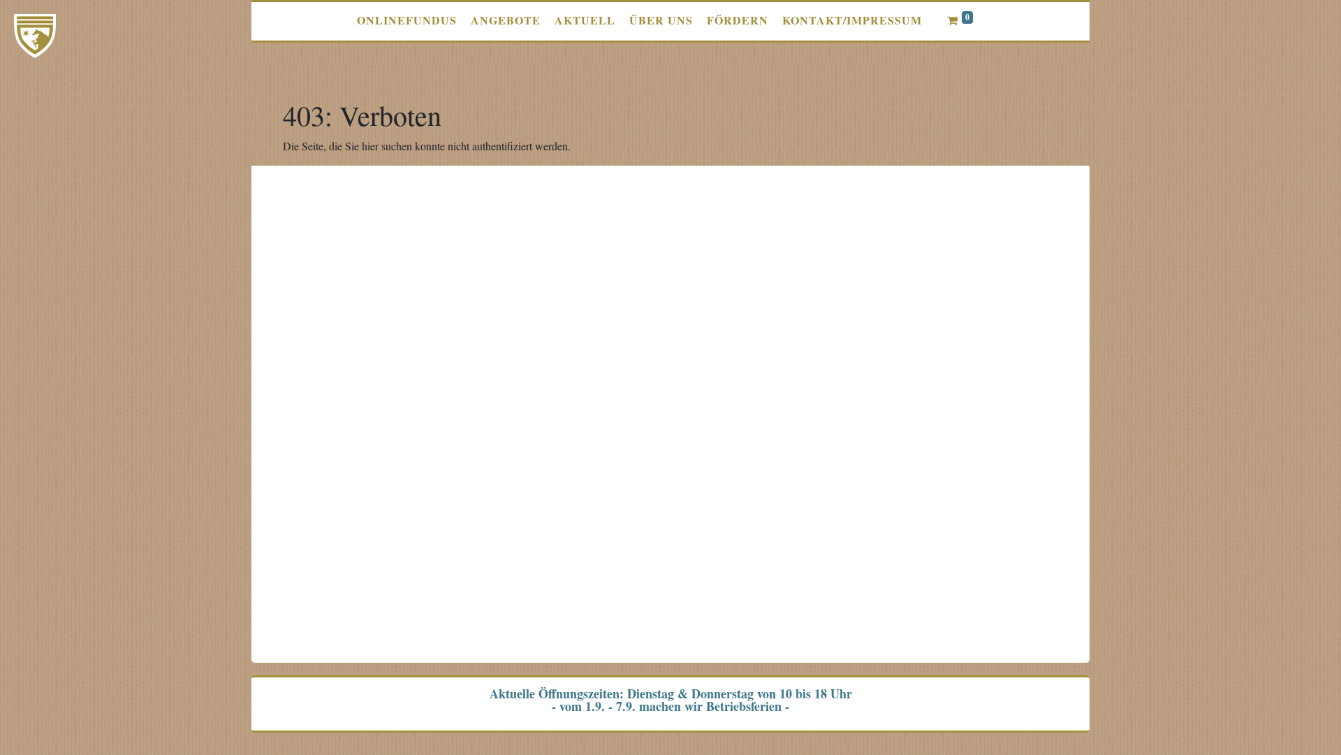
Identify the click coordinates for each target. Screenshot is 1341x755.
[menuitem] (407, 20)
